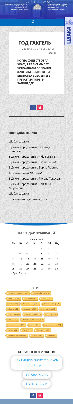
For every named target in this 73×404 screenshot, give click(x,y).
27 (27, 268)
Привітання (43, 330)
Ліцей (46, 298)
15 (42, 258)
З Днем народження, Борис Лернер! (34, 167)
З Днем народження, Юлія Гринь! (32, 162)
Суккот (12, 330)
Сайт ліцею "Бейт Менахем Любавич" (36, 363)
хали (51, 335)
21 (34, 263)
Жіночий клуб (51, 304)
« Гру (14, 273)
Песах (12, 320)
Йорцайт (30, 309)
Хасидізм (14, 314)
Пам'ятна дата (33, 314)
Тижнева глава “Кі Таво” (25, 173)
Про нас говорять (17, 335)
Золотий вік (48, 309)
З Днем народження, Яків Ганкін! (32, 156)
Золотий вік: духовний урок (28, 199)
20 (27, 263)
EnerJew (37, 335)
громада (30, 298)
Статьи (34, 325)
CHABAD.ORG (37, 374)
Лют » (22, 273)
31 (56, 268)
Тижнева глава (16, 325)
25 (13, 268)
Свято (13, 304)
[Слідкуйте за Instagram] (40, 107)
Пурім (27, 330)
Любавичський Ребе (33, 320)
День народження (18, 293)
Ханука (13, 309)
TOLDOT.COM (36, 383)
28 (34, 268)
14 (34, 258)
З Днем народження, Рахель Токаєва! (35, 178)
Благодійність (41, 293)
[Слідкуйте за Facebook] (33, 107)
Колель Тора (30, 304)
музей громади (53, 325)
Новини (51, 52)
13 (27, 258)
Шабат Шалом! (19, 141)
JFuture (51, 314)
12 (20, 258)
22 (42, 263)
